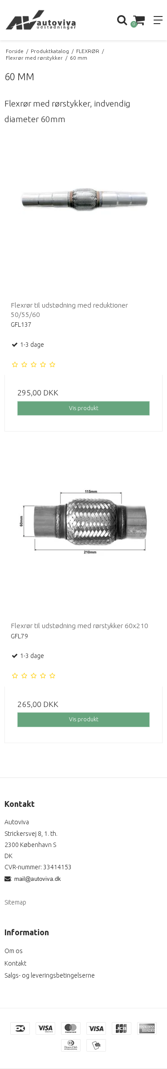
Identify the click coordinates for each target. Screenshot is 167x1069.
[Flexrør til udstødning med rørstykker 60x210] (83, 535)
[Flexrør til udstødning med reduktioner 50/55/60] (83, 215)
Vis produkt (83, 408)
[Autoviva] (41, 20)
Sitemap (15, 902)
